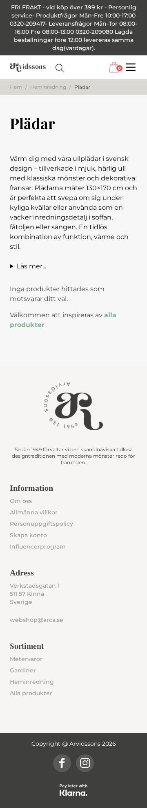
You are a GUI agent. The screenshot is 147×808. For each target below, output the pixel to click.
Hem (16, 87)
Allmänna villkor (34, 512)
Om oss (21, 501)
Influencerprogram (38, 546)
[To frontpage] (28, 67)
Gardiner (23, 670)
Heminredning (48, 87)
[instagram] (85, 763)
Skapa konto (28, 535)
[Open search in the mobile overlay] (60, 67)
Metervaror (26, 659)
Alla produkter (31, 693)
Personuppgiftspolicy (41, 523)
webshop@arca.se (36, 620)
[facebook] (62, 763)
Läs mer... (31, 266)
